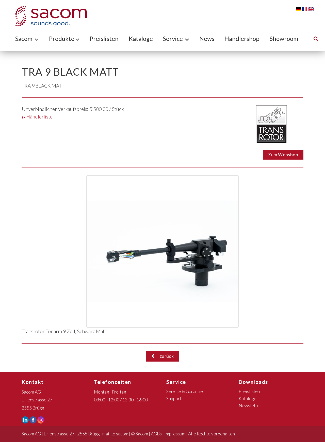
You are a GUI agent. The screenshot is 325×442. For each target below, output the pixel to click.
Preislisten (104, 38)
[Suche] (316, 38)
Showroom (284, 38)
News (206, 38)
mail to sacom (115, 433)
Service (173, 38)
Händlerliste (39, 117)
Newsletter (250, 405)
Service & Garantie (184, 391)
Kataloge (141, 38)
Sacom (24, 38)
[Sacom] (48, 16)
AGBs (156, 433)
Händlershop (241, 38)
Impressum (175, 433)
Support (173, 398)
